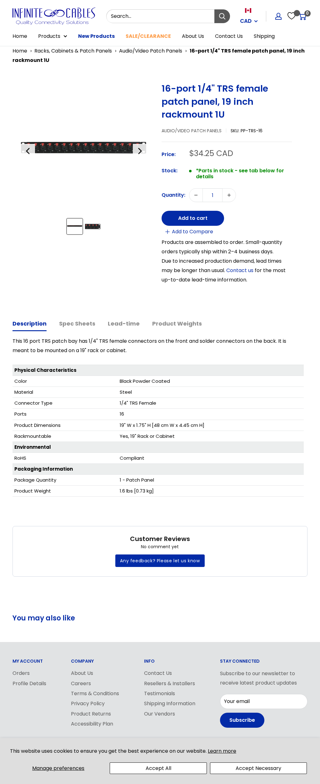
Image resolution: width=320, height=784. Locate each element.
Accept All (158, 768)
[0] (302, 16)
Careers (81, 683)
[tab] (29, 324)
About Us (193, 36)
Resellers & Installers (169, 683)
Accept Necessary (258, 768)
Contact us (240, 270)
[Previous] (28, 151)
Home (19, 36)
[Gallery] (84, 161)
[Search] (222, 16)
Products (49, 36)
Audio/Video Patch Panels (150, 50)
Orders (21, 673)
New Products (96, 36)
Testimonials (159, 693)
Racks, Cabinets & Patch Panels (73, 50)
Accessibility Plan (92, 723)
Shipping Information (169, 703)
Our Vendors (159, 713)
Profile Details (29, 683)
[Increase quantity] (229, 195)
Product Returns (91, 713)
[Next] (140, 151)
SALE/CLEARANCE (148, 36)
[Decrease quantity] (195, 195)
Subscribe (242, 720)
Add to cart (193, 218)
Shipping (264, 36)
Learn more (222, 751)
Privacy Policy (88, 703)
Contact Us (229, 36)
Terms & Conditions (95, 693)
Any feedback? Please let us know (160, 561)
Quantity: (173, 195)
